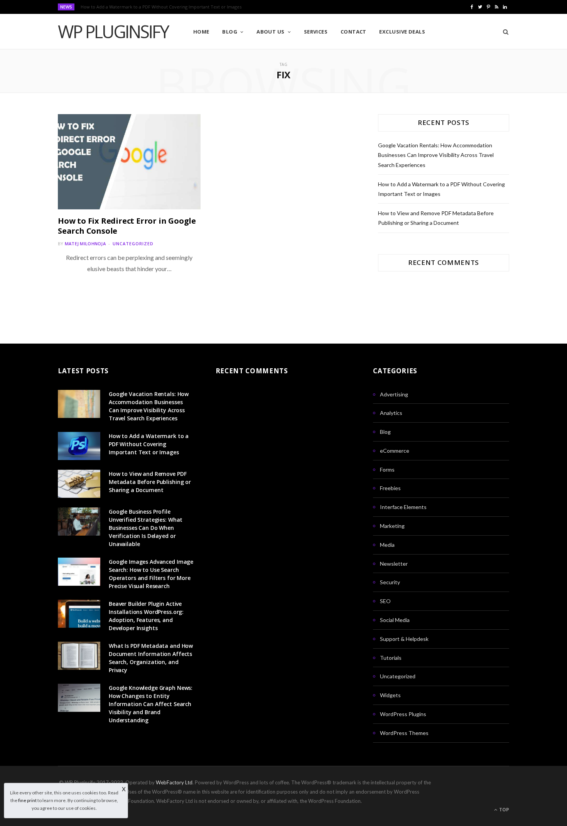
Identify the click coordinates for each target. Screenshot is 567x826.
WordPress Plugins (403, 714)
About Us (270, 31)
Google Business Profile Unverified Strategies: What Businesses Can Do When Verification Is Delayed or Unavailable (145, 528)
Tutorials (391, 657)
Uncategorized (133, 243)
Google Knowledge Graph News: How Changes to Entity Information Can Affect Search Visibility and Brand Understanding (150, 704)
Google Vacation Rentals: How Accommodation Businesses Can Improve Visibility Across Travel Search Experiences (436, 155)
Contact (353, 31)
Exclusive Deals (402, 31)
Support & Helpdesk (404, 639)
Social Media (395, 620)
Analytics (391, 413)
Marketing (392, 526)
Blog (229, 31)
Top (503, 809)
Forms (387, 469)
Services (316, 31)
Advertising (394, 394)
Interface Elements (403, 507)
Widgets (390, 695)
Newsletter (394, 563)
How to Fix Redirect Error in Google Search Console (127, 226)
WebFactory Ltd (174, 782)
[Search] (503, 31)
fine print (27, 800)
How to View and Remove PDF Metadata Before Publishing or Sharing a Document (150, 482)
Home (201, 31)
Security (390, 582)
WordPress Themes (404, 733)
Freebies (390, 488)
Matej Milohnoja (85, 243)
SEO (385, 601)
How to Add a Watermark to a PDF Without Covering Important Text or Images (161, 7)
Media (387, 544)
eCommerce (394, 450)
